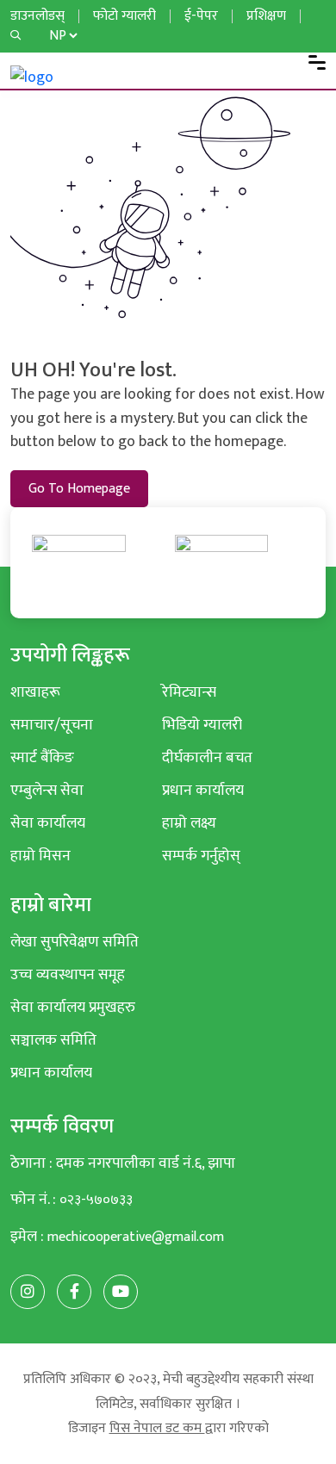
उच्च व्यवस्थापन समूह (67, 974)
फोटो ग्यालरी (124, 16)
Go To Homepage (79, 488)
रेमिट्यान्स (189, 691)
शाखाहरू (35, 691)
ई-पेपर (201, 16)
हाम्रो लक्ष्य (189, 822)
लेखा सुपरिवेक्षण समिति (74, 941)
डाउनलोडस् (37, 16)
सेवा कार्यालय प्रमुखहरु (72, 1007)
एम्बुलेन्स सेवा (47, 790)
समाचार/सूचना (51, 724)
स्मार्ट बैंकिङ (42, 757)
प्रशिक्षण (266, 16)
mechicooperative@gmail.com (135, 1237)
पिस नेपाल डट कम (157, 1428)
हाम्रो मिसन (40, 855)
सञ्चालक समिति (53, 1039)
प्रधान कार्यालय (203, 790)
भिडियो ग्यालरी (202, 724)
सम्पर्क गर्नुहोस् (201, 855)
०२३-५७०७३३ (96, 1200)
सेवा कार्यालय (47, 822)
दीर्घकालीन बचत (207, 757)
